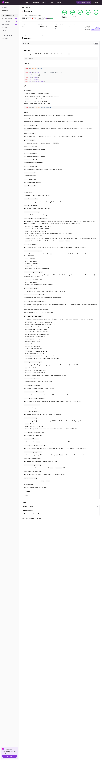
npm (23, 7)
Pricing (59, 2)
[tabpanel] (61, 272)
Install (10, 756)
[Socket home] (6, 2)
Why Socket (36, 2)
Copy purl (40, 18)
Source (96, 43)
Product (27, 2)
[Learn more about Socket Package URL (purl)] (44, 18)
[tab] (26, 43)
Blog (52, 2)
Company (44, 2)
